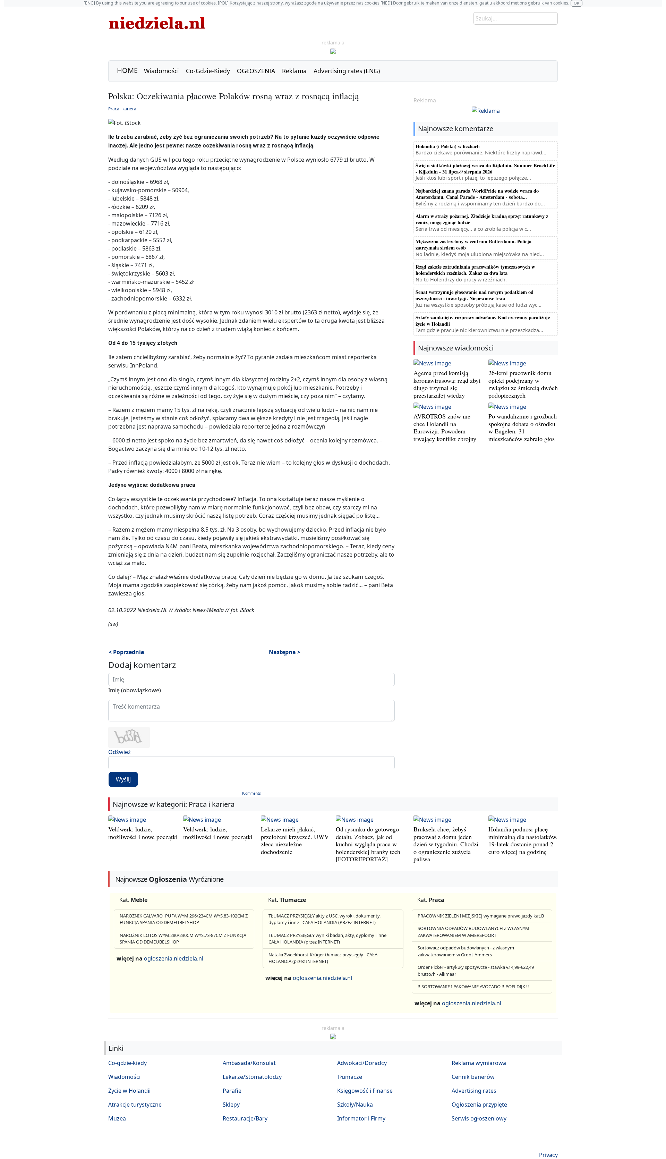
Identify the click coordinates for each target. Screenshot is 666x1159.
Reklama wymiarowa (479, 1063)
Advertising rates (474, 1090)
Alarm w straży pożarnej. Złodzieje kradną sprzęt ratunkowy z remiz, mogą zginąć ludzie (482, 219)
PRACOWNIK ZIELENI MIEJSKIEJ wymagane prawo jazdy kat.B (481, 916)
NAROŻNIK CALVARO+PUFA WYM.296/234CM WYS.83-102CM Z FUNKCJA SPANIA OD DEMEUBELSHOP (184, 919)
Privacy (548, 1155)
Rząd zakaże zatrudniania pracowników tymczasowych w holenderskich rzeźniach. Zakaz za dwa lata (475, 270)
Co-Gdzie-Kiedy (208, 71)
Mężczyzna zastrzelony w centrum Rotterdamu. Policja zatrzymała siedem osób (473, 244)
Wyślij (123, 779)
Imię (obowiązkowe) (134, 690)
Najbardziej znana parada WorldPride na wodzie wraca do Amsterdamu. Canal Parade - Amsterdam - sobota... (477, 194)
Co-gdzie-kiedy (127, 1063)
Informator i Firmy (361, 1118)
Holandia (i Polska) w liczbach (448, 146)
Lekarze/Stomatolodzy (252, 1077)
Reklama (294, 71)
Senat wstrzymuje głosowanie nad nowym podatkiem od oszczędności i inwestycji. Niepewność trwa (474, 295)
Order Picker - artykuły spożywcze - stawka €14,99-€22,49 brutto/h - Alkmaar (476, 970)
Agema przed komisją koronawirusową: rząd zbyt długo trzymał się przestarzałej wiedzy (446, 384)
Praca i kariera (122, 109)
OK (576, 3)
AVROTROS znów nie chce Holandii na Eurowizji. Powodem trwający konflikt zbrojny (444, 427)
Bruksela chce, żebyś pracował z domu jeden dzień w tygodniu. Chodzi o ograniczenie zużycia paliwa (445, 844)
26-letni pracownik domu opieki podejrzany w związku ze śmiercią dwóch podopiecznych (523, 384)
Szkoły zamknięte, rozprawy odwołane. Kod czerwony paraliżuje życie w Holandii (483, 320)
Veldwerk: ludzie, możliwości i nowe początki (143, 833)
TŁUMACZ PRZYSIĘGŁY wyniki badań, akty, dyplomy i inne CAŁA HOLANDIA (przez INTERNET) (327, 938)
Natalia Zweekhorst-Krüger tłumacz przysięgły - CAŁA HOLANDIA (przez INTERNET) (322, 958)
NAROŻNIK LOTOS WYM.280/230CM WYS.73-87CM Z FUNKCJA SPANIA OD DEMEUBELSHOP (183, 938)
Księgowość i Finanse (365, 1090)
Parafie (232, 1090)
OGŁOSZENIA (256, 71)
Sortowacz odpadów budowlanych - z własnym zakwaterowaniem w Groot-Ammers (466, 951)
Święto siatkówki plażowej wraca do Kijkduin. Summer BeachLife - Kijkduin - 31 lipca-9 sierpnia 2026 (485, 168)
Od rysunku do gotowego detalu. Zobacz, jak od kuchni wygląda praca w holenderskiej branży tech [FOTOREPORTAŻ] (368, 844)
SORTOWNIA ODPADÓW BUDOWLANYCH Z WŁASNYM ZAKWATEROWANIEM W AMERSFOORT (473, 931)
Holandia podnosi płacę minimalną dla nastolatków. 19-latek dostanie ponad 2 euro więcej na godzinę (523, 840)
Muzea (117, 1118)
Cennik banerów (473, 1077)
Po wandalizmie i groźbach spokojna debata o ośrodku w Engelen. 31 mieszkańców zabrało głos (522, 427)
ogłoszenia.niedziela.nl (173, 958)
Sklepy (231, 1104)
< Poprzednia (126, 652)
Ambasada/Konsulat (249, 1063)
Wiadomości (161, 71)
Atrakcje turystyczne (135, 1104)
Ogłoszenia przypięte (479, 1104)
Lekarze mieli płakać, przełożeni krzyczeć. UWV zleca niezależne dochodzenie (295, 840)
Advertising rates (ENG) (347, 71)
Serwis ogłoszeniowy (479, 1118)
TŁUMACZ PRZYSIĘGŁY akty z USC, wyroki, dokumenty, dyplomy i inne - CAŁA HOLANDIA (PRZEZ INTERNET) (324, 919)
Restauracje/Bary (245, 1118)
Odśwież (119, 752)
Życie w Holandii (129, 1090)
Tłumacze (349, 1077)
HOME (127, 70)
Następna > (284, 652)
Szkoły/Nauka (355, 1104)
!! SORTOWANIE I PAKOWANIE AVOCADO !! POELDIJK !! (473, 986)
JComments (251, 793)
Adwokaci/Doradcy (362, 1063)
